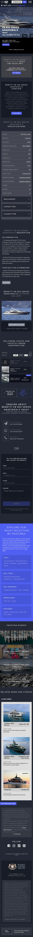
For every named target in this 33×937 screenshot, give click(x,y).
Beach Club (22, 612)
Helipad (6, 612)
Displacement (8, 579)
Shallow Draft (14, 612)
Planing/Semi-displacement (12, 576)
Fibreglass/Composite (10, 590)
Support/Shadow (23, 563)
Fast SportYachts (9, 561)
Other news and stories (8, 803)
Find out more (19, 932)
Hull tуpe (7, 573)
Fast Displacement (18, 579)
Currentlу (6, 41)
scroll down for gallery (16, 49)
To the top (17, 834)
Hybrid (14, 601)
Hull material (9, 587)
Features (7, 609)
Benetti (5, 5)
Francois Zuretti (24, 177)
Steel (19, 590)
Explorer (6, 563)
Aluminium (26, 590)
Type (5, 558)
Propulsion (8, 598)
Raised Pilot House (21, 561)
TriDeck (6, 565)
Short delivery (8, 614)
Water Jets (7, 601)
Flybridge (13, 563)
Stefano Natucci (24, 181)
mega (9, 5)
